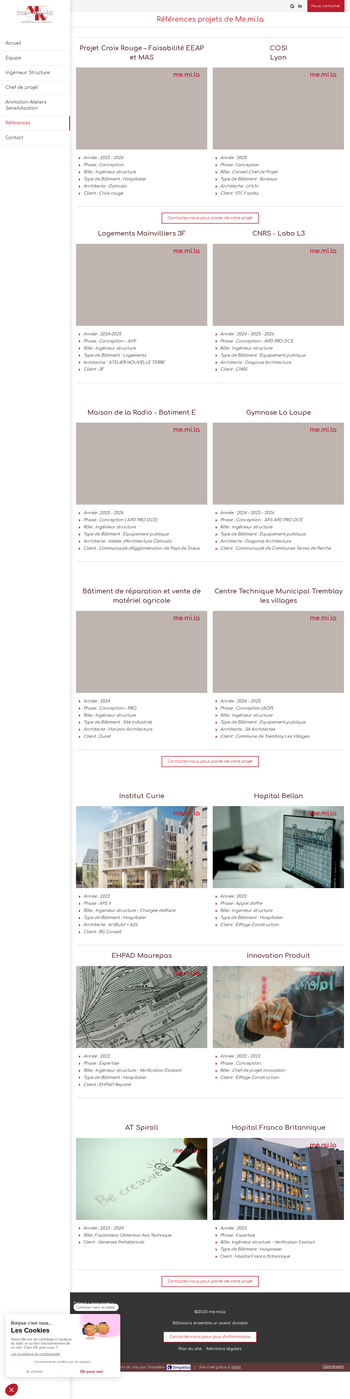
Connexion (333, 1366)
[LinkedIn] (300, 7)
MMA (236, 1367)
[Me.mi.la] (35, 22)
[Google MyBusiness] (292, 7)
